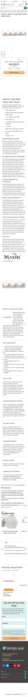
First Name (5, 623)
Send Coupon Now (14, 638)
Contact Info (5, 659)
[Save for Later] (19, 60)
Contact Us (24, 1)
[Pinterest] (15, 665)
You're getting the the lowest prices (13, 547)
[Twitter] (7, 665)
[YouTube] (18, 665)
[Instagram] (11, 665)
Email (3, 616)
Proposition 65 (21, 485)
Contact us (18, 553)
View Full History (6, 570)
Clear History (15, 570)
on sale (18, 550)
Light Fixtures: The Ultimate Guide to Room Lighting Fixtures (12, 495)
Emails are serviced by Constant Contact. (19, 634)
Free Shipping (13, 66)
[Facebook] (3, 665)
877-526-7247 (4, 1)
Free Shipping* (14, 1)
